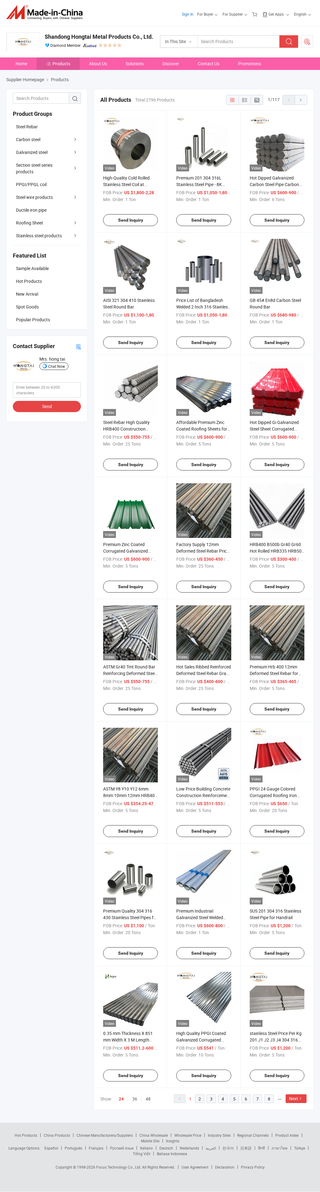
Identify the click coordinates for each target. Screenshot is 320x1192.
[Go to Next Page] (301, 100)
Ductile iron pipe (31, 210)
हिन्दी (261, 1147)
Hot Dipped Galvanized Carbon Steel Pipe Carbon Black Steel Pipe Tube (274, 184)
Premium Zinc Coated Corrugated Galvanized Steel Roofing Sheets (125, 550)
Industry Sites (219, 1135)
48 (148, 1099)
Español (51, 1147)
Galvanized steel (32, 152)
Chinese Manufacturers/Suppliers (105, 1135)
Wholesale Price (187, 1135)
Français (96, 1147)
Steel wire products (34, 197)
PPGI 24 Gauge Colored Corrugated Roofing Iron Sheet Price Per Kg (273, 795)
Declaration (224, 1167)
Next (293, 1098)
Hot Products (26, 1135)
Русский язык (121, 1147)
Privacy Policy (253, 1167)
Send (47, 406)
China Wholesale (153, 1135)
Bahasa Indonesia (172, 1153)
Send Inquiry (130, 220)
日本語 (246, 1147)
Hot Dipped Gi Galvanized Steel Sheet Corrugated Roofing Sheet (274, 428)
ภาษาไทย (280, 1147)
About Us (98, 63)
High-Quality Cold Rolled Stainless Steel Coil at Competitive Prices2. (126, 184)
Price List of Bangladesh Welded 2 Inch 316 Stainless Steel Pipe (203, 306)
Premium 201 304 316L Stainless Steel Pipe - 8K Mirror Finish (199, 184)
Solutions (135, 63)
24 (121, 1098)
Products (61, 63)
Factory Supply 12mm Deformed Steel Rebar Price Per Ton (202, 550)
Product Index (287, 1135)
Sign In (187, 14)
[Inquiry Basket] (255, 14)
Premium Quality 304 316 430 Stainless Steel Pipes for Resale (130, 917)
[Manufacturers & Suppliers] (46, 12)
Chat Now (56, 366)
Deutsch (166, 1147)
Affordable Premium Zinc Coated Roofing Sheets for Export (201, 428)
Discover (170, 63)
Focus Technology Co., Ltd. (119, 1167)
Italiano (146, 1147)
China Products (57, 1135)
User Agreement (195, 1167)
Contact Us (208, 63)
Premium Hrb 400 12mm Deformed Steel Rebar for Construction (274, 673)
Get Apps (276, 14)
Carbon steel (28, 139)
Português (73, 1147)
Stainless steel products (39, 236)
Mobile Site (150, 1140)
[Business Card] (78, 346)
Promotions (249, 63)
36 (134, 1099)
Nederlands (189, 1147)
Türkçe (299, 1147)
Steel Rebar (27, 127)
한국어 (228, 1147)
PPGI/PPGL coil (31, 184)
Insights (172, 1140)
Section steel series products (34, 168)
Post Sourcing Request (307, 41)
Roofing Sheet (29, 223)
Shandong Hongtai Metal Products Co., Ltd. (99, 36)
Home (21, 63)
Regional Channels (253, 1135)
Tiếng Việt (141, 1153)
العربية (211, 1147)
